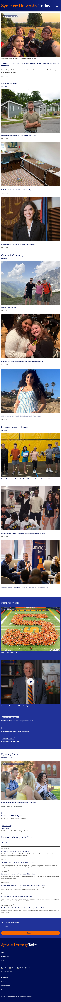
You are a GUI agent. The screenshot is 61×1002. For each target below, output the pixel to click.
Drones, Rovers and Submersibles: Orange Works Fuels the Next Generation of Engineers (28, 478)
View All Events (6, 758)
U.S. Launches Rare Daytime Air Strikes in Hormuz (17, 896)
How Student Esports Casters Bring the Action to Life (17, 720)
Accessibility (4, 977)
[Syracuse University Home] (25, 6)
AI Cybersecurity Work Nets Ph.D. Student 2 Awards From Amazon (21, 416)
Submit (29, 933)
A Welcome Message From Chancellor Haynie (15, 706)
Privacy (3, 981)
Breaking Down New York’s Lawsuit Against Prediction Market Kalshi (23, 885)
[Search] (52, 5)
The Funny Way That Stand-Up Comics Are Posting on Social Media (22, 908)
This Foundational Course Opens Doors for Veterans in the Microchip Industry (24, 587)
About (3, 952)
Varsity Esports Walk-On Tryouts (11, 816)
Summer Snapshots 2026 (8, 307)
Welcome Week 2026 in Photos (11, 653)
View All (4, 87)
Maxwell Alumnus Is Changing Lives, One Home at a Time (18, 135)
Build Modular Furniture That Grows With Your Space (17, 190)
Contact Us (4, 956)
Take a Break (5, 828)
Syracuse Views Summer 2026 (10, 741)
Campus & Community (10, 16)
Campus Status (5, 985)
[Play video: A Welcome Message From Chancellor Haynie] (30, 682)
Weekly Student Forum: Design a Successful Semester (18, 802)
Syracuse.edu (5, 990)
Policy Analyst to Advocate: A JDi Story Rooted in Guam (18, 244)
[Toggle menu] (57, 6)
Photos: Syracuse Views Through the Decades (15, 731)
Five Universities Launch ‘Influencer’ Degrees (15, 851)
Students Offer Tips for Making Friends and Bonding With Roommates (22, 361)
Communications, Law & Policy (10, 717)
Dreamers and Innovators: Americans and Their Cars (18, 874)
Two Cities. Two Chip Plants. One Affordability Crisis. (18, 862)
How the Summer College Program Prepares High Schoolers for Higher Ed (23, 533)
